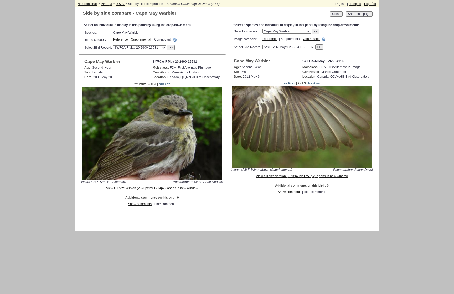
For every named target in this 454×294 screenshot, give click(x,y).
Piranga (106, 4)
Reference (120, 39)
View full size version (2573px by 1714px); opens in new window (152, 188)
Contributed (311, 39)
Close (336, 14)
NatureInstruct (87, 4)
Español (370, 4)
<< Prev (289, 83)
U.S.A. (120, 4)
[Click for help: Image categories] (175, 40)
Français (355, 4)
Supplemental (141, 39)
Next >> (164, 84)
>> (171, 47)
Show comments (140, 204)
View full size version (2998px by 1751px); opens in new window (302, 176)
